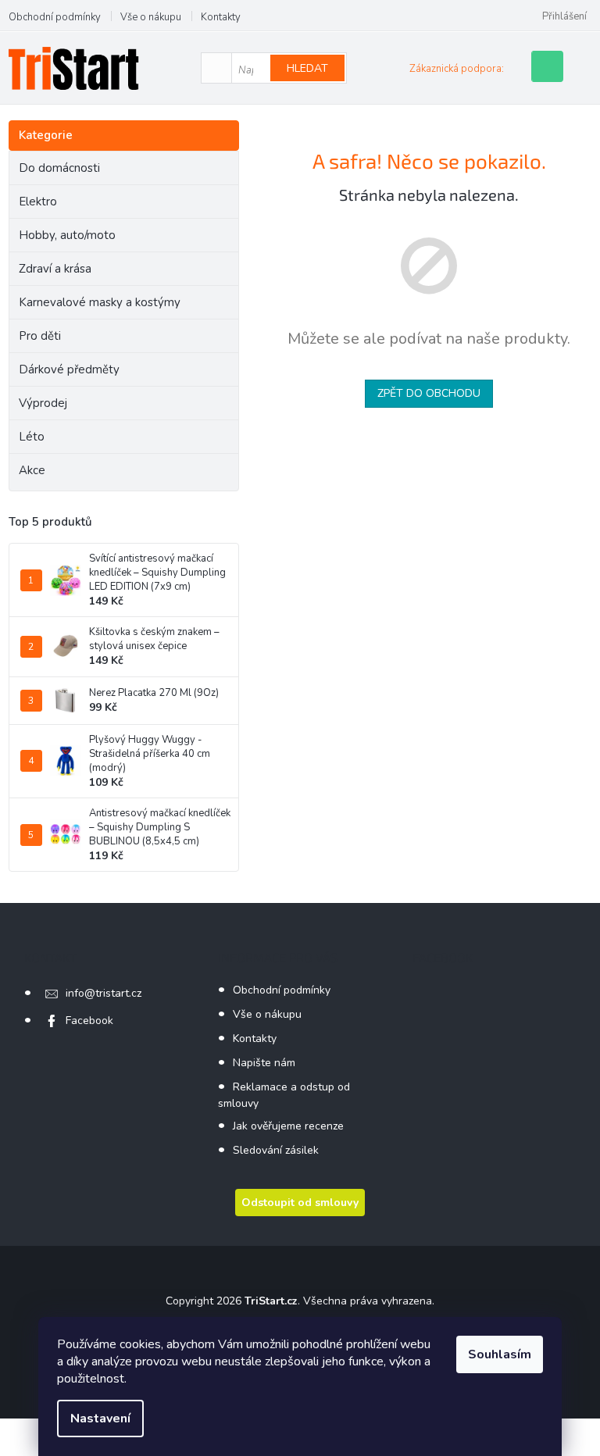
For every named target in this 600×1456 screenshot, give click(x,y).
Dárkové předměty (69, 369)
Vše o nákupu (150, 17)
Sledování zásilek (276, 1150)
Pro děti (40, 336)
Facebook (89, 1020)
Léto (32, 436)
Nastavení (100, 1418)
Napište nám (264, 1062)
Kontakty (221, 17)
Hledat (307, 68)
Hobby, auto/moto (67, 235)
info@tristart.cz (103, 993)
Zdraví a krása (55, 269)
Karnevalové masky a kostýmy (99, 302)
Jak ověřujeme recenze (288, 1126)
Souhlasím (499, 1354)
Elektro (38, 201)
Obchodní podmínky (55, 17)
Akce (32, 470)
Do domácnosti (59, 168)
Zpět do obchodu (428, 393)
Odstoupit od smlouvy (300, 1202)
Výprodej (43, 403)
